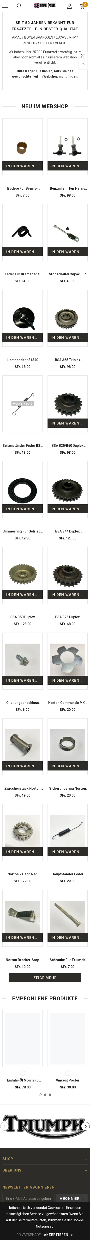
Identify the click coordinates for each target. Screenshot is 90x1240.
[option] (22, 1051)
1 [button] (40, 1094)
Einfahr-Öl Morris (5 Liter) (22, 1080)
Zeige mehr (45, 978)
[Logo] (45, 5)
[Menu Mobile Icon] (5, 6)
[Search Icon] (19, 6)
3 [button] (50, 1094)
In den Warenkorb (24, 166)
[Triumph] (45, 1126)
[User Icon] (69, 6)
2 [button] (45, 1094)
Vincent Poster (67, 1080)
